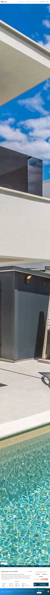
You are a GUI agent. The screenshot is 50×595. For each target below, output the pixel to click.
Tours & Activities (27, 1)
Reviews (47, 566)
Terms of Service (11, 592)
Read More (17, 581)
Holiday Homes (21, 1)
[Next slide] (44, 284)
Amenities (16, 566)
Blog (32, 1)
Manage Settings (41, 590)
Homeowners (42, 1)
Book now (44, 579)
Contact (47, 1)
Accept (39, 592)
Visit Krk (2, 568)
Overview (2, 566)
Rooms (9, 566)
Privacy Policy (6, 592)
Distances (33, 566)
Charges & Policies (24, 566)
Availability (40, 566)
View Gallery (30, 571)
